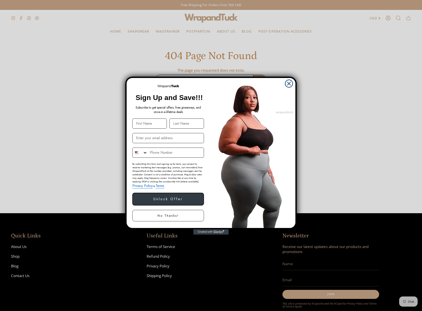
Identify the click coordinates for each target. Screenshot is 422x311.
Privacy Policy (142, 185)
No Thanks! (168, 215)
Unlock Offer (168, 199)
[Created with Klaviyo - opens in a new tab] (211, 232)
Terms (160, 185)
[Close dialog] (289, 83)
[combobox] (140, 152)
